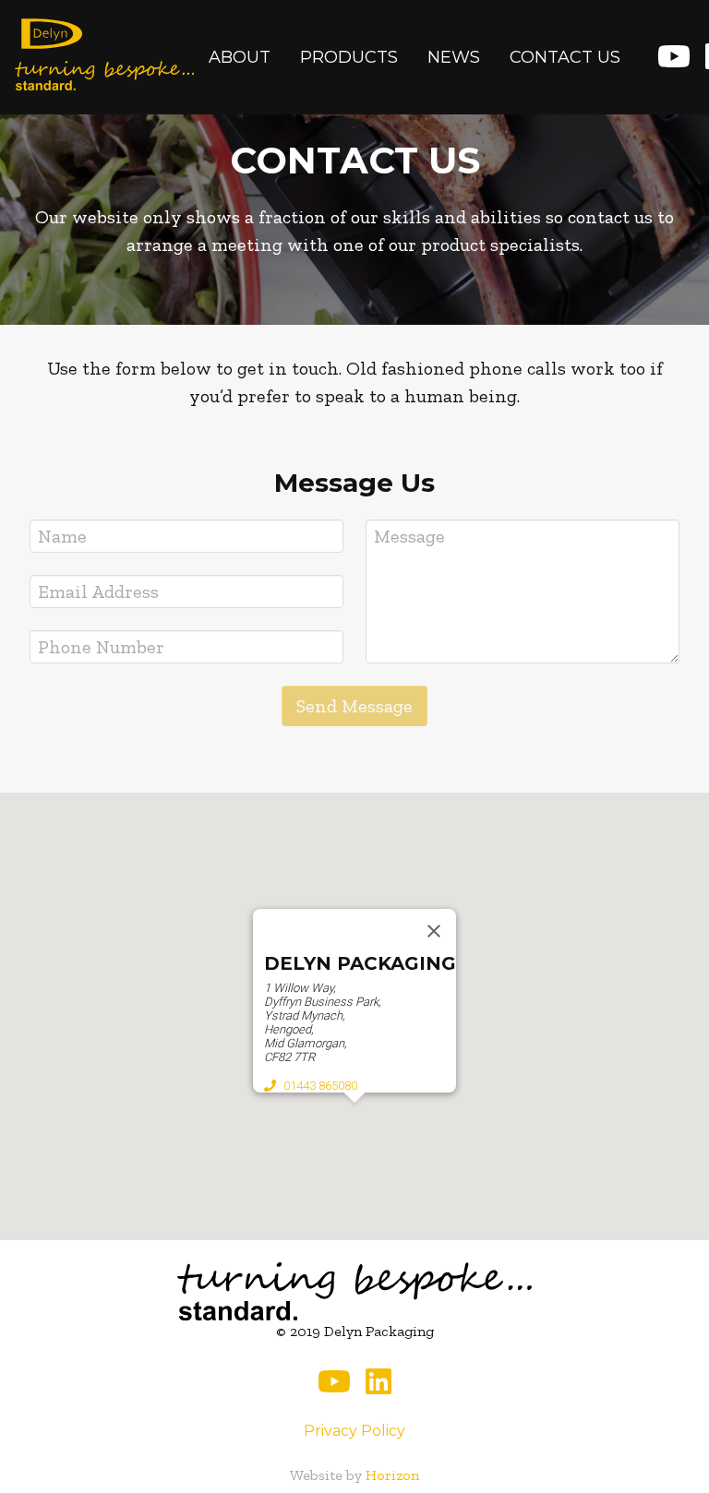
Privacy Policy (354, 1430)
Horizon (392, 1475)
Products (349, 57)
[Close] (434, 931)
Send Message (354, 706)
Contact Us (565, 57)
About (239, 57)
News (453, 57)
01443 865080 (320, 1086)
